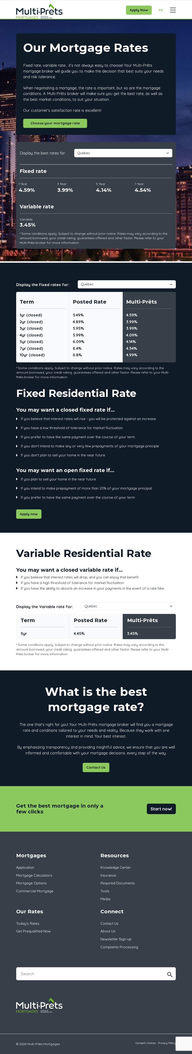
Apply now (29, 514)
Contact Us (96, 767)
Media (105, 899)
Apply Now (139, 10)
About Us (107, 931)
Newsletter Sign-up (115, 939)
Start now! (161, 809)
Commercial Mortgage (34, 891)
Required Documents (117, 883)
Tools (104, 891)
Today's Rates (27, 923)
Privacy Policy (167, 1043)
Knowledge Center (115, 867)
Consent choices (146, 1043)
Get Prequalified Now (33, 931)
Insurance (108, 875)
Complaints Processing (119, 947)
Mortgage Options (31, 883)
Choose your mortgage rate (55, 123)
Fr (161, 10)
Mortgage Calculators (34, 875)
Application (25, 867)
